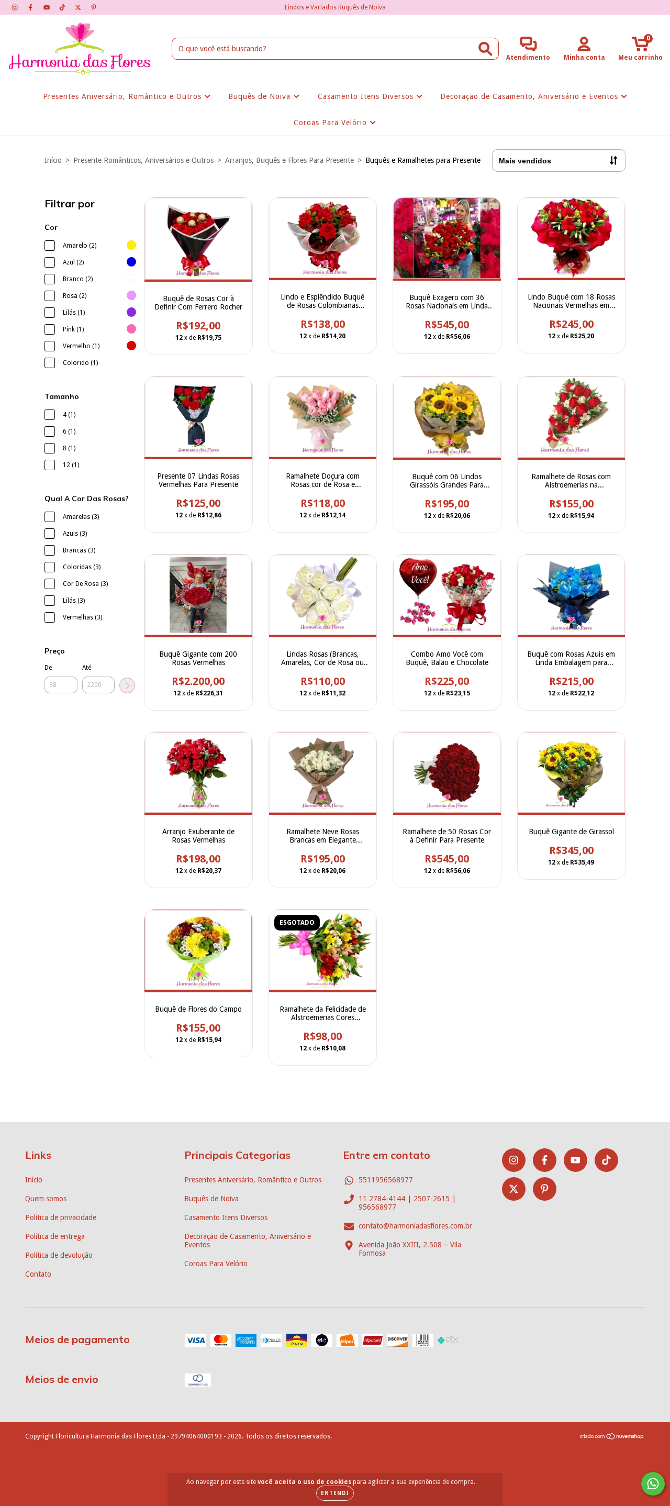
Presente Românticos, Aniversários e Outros (143, 160)
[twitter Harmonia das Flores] (79, 7)
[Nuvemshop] (612, 1438)
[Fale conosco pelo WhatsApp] (653, 1484)
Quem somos (45, 1198)
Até (86, 667)
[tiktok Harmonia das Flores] (63, 7)
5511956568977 (386, 1180)
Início (53, 160)
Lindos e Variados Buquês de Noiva (335, 7)
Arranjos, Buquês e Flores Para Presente (289, 160)
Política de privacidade (60, 1217)
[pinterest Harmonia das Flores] (93, 7)
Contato (38, 1274)
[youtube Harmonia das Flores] (47, 7)
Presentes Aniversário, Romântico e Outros (123, 96)
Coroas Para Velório (332, 122)
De (48, 667)
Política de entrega (55, 1236)
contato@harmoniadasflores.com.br (415, 1226)
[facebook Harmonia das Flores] (31, 7)
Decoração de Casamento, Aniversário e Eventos (530, 96)
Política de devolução (59, 1255)
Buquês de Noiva (260, 96)
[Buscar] (485, 49)
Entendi (335, 1493)
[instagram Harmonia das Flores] (16, 7)
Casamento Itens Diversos (367, 96)
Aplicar (127, 685)
